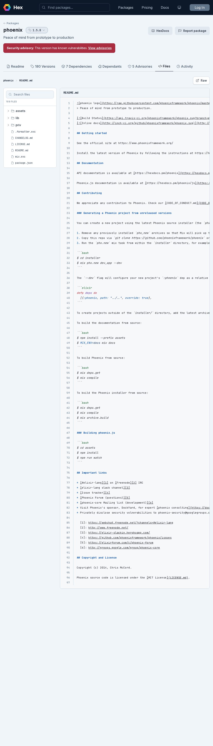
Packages (125, 7)
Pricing (147, 7)
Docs (165, 7)
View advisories (100, 48)
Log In (200, 7)
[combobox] (74, 7)
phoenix (12, 30)
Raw (204, 80)
